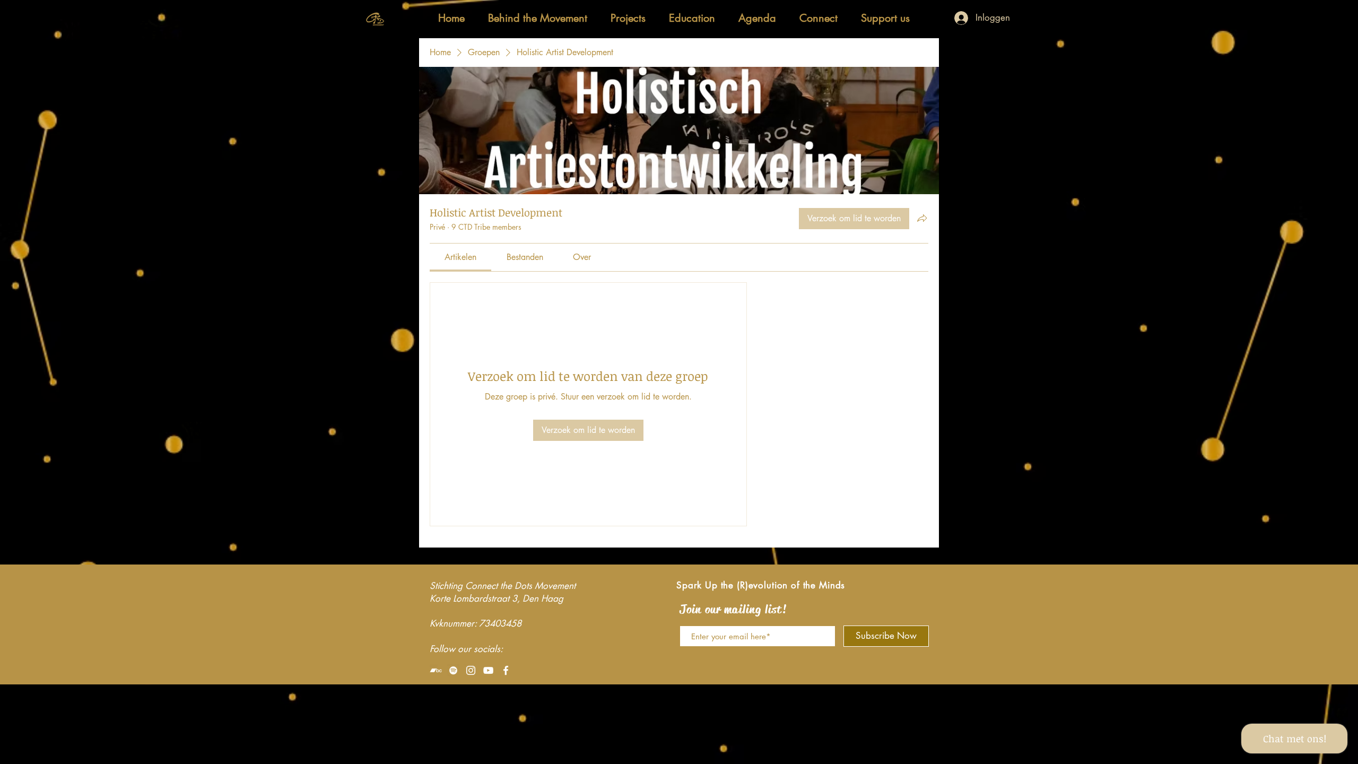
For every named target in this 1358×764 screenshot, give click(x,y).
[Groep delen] (922, 218)
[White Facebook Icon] (506, 670)
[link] (460, 257)
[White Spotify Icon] (453, 670)
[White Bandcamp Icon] (436, 670)
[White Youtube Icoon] (488, 670)
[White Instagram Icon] (471, 670)
